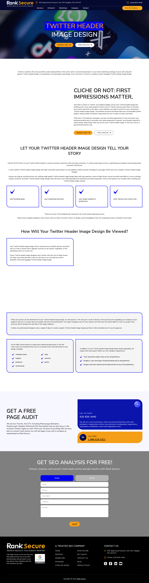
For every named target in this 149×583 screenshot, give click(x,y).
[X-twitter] (105, 563)
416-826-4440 (88, 416)
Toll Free (92, 436)
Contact (86, 8)
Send (74, 524)
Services (40, 8)
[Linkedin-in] (115, 563)
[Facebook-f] (110, 563)
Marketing (63, 8)
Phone (92, 478)
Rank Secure (81, 579)
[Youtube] (120, 563)
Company (74, 8)
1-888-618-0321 (96, 439)
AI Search (51, 8)
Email (57, 478)
